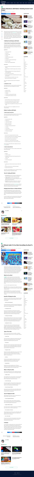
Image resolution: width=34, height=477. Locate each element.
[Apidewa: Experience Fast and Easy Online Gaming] (25, 21)
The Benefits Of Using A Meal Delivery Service (5, 233)
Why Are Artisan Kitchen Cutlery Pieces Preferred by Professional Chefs (30, 16)
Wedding (25, 91)
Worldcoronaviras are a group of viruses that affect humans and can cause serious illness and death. (17, 234)
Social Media (25, 85)
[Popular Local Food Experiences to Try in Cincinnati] (17, 220)
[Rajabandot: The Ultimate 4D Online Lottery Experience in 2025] (25, 47)
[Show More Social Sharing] (16, 13)
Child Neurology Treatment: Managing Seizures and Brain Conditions (30, 32)
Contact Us (2, 0)
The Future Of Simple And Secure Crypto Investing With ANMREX (30, 37)
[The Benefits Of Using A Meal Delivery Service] (6, 229)
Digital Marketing (25, 300)
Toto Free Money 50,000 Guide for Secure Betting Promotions (17, 458)
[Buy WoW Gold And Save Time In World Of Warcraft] (25, 52)
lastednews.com (15, 474)
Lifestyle (25, 315)
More (24, 316)
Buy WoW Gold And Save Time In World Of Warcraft (30, 53)
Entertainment (25, 66)
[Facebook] (2, 33)
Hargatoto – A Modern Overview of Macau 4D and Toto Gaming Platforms (30, 26)
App (24, 296)
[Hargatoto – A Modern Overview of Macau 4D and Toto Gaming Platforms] (25, 26)
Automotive (25, 298)
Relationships (25, 83)
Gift (24, 74)
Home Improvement (26, 313)
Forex (24, 71)
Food (24, 70)
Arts (24, 297)
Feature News (25, 68)
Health (24, 75)
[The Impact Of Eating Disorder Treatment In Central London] (6, 220)
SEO (24, 84)
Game (24, 72)
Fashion (24, 67)
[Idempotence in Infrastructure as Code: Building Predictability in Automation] (25, 42)
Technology (25, 88)
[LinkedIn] (2, 36)
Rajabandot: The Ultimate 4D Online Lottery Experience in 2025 (30, 48)
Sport (24, 87)
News (24, 317)
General (24, 73)
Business (25, 299)
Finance (24, 69)
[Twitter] (2, 34)
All (1, 243)
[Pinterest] (2, 37)
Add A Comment (11, 467)
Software (25, 86)
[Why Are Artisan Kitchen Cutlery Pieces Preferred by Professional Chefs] (25, 16)
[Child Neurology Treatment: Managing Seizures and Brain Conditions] (25, 31)
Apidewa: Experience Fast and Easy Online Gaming (30, 22)
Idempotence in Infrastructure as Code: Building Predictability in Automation (30, 42)
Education (25, 65)
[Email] (2, 39)
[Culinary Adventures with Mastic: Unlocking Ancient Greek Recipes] (11, 22)
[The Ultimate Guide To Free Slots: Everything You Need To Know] (11, 258)
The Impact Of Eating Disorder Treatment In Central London (5, 224)
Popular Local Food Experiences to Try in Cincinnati (17, 224)
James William (7, 210)
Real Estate (25, 318)
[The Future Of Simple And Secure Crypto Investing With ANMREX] (25, 37)
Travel (24, 89)
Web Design (25, 90)
